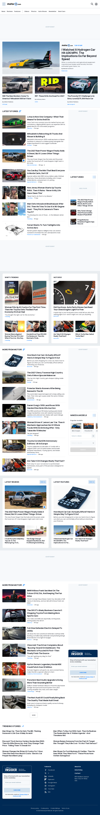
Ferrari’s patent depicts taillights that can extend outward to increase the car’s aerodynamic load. (44, 232)
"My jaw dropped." (33, 434)
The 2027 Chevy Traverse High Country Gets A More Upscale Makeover (45, 374)
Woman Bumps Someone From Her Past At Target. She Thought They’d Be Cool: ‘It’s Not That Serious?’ (75, 742)
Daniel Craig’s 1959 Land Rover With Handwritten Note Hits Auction (43, 406)
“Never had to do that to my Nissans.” (40, 196)
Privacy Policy (89, 677)
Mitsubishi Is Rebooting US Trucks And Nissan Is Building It (44, 135)
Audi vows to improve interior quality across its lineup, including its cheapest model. (45, 704)
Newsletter (52, 11)
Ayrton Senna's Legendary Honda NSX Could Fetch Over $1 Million (44, 665)
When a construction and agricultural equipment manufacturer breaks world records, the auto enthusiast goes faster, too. (78, 64)
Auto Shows (42, 11)
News (3, 11)
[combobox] (83, 436)
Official (4, 104)
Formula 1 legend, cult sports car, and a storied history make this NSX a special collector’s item (45, 671)
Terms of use (65, 808)
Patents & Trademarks (33, 234)
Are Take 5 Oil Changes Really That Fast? (45, 461)
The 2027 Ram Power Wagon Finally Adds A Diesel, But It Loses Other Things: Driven (46, 153)
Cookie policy (45, 808)
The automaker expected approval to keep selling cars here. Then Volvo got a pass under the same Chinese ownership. (46, 396)
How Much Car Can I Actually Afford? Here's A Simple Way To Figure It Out (44, 356)
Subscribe (83, 672)
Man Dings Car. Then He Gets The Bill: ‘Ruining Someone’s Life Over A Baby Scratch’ (21, 732)
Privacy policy (35, 808)
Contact (77, 773)
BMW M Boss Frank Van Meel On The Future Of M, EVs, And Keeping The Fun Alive (44, 593)
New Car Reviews (32, 165)
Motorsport (71, 104)
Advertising (78, 770)
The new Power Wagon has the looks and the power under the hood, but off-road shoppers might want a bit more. (45, 161)
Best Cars (61, 11)
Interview (30, 605)
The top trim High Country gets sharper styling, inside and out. (45, 379)
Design (29, 382)
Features (17, 11)
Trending (29, 198)
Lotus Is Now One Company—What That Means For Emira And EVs (45, 118)
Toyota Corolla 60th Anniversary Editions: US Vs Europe (42, 442)
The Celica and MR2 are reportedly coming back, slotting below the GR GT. (43, 620)
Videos (26, 11)
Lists (36, 102)
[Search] (92, 4)
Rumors (29, 639)
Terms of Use (83, 678)
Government (31, 400)
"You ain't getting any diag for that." (39, 656)
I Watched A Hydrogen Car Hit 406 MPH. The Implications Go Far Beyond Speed (79, 54)
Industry (29, 128)
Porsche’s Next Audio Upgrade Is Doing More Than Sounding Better (45, 681)
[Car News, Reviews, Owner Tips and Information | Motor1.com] (14, 4)
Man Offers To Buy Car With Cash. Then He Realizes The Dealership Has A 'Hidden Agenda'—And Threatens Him (74, 733)
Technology (30, 691)
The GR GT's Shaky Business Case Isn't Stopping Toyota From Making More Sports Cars (44, 613)
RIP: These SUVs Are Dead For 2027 (49, 96)
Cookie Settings (55, 808)
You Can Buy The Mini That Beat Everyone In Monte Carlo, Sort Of (46, 172)
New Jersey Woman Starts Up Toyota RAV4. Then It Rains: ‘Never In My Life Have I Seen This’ (44, 190)
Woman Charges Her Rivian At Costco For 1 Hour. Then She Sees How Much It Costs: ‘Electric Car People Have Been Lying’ (22, 753)
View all (43, 482)
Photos (33, 11)
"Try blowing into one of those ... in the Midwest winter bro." (45, 216)
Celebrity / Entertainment (34, 417)
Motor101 (29, 366)
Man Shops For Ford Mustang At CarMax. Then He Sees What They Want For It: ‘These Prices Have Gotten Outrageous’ (74, 753)
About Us (78, 766)
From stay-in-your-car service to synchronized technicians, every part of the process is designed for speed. (45, 466)
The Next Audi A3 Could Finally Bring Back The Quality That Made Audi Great (46, 699)
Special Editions (31, 182)
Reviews (10, 11)
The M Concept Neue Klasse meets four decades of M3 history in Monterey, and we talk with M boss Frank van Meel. (46, 601)
